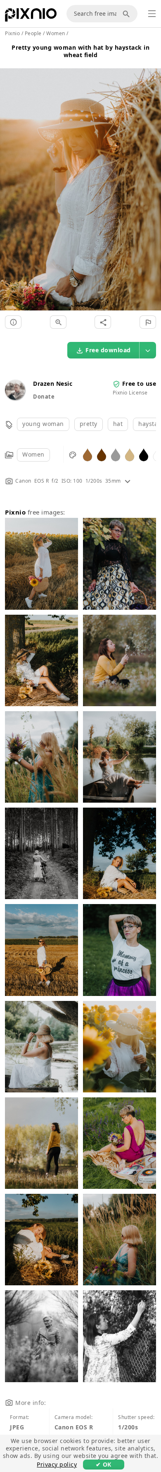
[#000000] (143, 454)
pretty (88, 424)
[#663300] (101, 454)
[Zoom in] (58, 322)
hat (118, 424)
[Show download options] (148, 350)
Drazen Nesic (52, 383)
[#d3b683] (129, 454)
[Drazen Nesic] (15, 398)
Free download (108, 350)
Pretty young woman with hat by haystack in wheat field (80, 51)
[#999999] (115, 454)
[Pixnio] (31, 16)
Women (33, 454)
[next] (151, 179)
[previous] (9, 179)
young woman (43, 424)
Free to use (139, 383)
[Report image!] (148, 322)
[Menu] (152, 13)
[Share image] (103, 322)
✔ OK (103, 1464)
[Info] (13, 322)
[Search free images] (127, 13)
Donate (43, 396)
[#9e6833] (87, 454)
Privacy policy (57, 1464)
